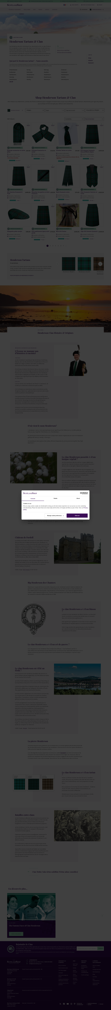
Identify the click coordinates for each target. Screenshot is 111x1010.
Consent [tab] (33, 498)
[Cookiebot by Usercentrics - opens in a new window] (81, 493)
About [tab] (78, 498)
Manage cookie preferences (54, 515)
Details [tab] (55, 498)
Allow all (77, 515)
